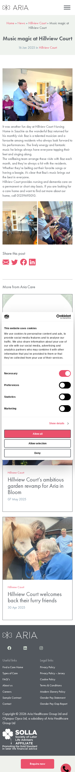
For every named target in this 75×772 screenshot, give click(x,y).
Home (10, 23)
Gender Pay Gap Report (53, 704)
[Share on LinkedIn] (32, 262)
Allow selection (37, 443)
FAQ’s (6, 679)
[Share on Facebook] (23, 262)
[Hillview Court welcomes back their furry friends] (37, 548)
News (21, 23)
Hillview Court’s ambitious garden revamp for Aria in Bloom (36, 486)
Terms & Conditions (51, 685)
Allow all (37, 433)
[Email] (5, 262)
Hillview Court (37, 23)
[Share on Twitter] (14, 262)
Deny (37, 453)
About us (7, 685)
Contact (6, 704)
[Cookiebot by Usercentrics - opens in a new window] (53, 317)
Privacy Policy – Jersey (52, 673)
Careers (6, 691)
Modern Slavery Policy (52, 691)
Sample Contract (11, 697)
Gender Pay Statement (52, 697)
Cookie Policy (47, 679)
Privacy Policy (47, 667)
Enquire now (37, 764)
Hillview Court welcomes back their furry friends (35, 597)
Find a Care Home (12, 667)
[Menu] (67, 7)
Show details (56, 423)
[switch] (65, 385)
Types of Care (10, 673)
